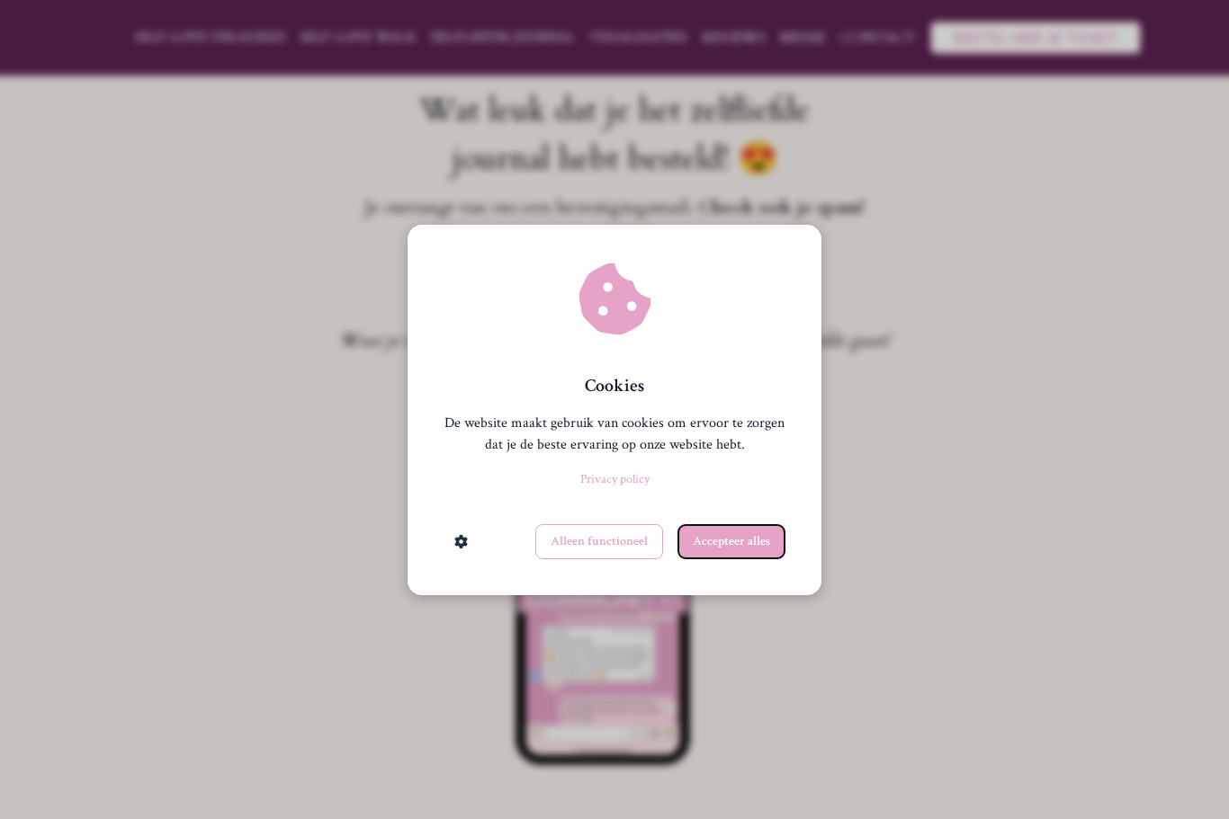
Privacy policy (615, 479)
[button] (461, 541)
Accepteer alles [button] (731, 541)
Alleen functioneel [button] (599, 541)
